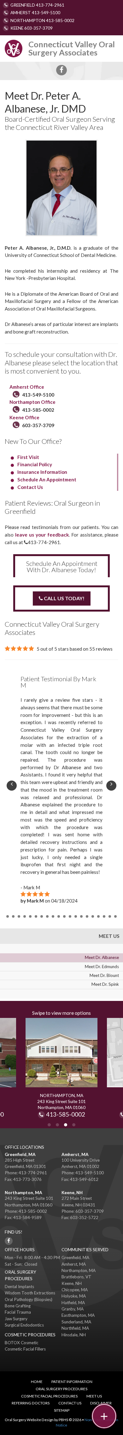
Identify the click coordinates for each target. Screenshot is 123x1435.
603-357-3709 (38, 425)
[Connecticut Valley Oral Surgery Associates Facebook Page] (61, 70)
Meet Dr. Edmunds (102, 966)
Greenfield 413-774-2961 (37, 5)
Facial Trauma (18, 1312)
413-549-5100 (38, 395)
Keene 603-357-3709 (31, 28)
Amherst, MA (75, 1154)
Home (37, 1381)
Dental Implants (19, 1286)
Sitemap (61, 1410)
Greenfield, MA (20, 1154)
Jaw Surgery (16, 1318)
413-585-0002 (38, 410)
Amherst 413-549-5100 (35, 12)
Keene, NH (72, 1192)
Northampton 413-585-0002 (42, 20)
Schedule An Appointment (46, 479)
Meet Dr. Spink (105, 984)
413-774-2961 (42, 542)
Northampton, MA (23, 1192)
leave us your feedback (42, 534)
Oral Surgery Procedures (61, 1388)
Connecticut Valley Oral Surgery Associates (71, 48)
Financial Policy (34, 464)
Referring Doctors (31, 1403)
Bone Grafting (18, 1305)
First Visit (28, 457)
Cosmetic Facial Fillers (25, 1348)
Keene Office (24, 417)
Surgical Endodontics (24, 1325)
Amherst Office (27, 387)
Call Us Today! (64, 598)
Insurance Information (42, 472)
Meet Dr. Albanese (102, 957)
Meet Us (109, 936)
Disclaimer (101, 1403)
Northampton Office (32, 402)
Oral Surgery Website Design (29, 1419)
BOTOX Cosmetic (21, 1342)
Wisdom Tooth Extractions (30, 1292)
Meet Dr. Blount (104, 975)
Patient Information (71, 1381)
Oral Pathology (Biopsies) (28, 1299)
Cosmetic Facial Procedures (49, 1396)
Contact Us (30, 487)
